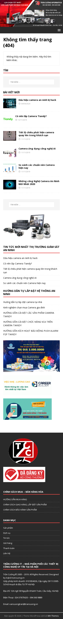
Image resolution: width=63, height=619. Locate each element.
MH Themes (53, 616)
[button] (58, 30)
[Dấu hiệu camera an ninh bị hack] (9, 106)
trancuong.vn (18, 577)
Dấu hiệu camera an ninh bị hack (37, 99)
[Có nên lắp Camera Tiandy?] (8, 122)
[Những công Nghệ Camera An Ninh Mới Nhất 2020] (9, 187)
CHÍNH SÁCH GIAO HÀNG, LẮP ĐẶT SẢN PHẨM (25, 504)
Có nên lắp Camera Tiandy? (31, 116)
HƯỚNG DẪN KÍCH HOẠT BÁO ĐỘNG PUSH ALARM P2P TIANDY (30, 332)
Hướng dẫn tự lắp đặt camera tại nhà (22, 302)
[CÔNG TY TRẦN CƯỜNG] (31, 24)
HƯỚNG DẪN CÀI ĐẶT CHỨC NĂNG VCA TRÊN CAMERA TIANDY (27, 323)
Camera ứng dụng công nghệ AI (37, 148)
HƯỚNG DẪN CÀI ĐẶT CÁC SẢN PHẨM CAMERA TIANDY (28, 314)
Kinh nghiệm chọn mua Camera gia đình (24, 307)
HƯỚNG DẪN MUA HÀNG (15, 499)
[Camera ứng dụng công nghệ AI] (9, 155)
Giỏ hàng (7, 543)
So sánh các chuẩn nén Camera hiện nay (37, 166)
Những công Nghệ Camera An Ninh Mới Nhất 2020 (39, 183)
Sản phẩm (8, 527)
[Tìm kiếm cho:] (31, 82)
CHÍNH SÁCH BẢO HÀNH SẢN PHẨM (20, 509)
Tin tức (6, 537)
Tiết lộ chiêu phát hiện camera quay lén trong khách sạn (36, 134)
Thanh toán (9, 548)
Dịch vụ (6, 533)
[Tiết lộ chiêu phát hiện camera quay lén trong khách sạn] (9, 138)
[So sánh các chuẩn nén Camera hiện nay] (9, 171)
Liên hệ (6, 553)
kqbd (8, 577)
